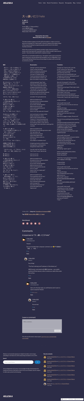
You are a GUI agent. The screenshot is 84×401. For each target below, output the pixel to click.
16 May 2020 (33, 282)
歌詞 (49, 211)
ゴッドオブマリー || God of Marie (66, 356)
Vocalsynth (45, 211)
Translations (39, 211)
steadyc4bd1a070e (51, 356)
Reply (27, 253)
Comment (57, 330)
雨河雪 (26, 214)
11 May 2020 (29, 238)
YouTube (48, 37)
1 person (35, 292)
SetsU (43, 214)
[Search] (37, 362)
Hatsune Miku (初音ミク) (35, 214)
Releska (7, 3)
